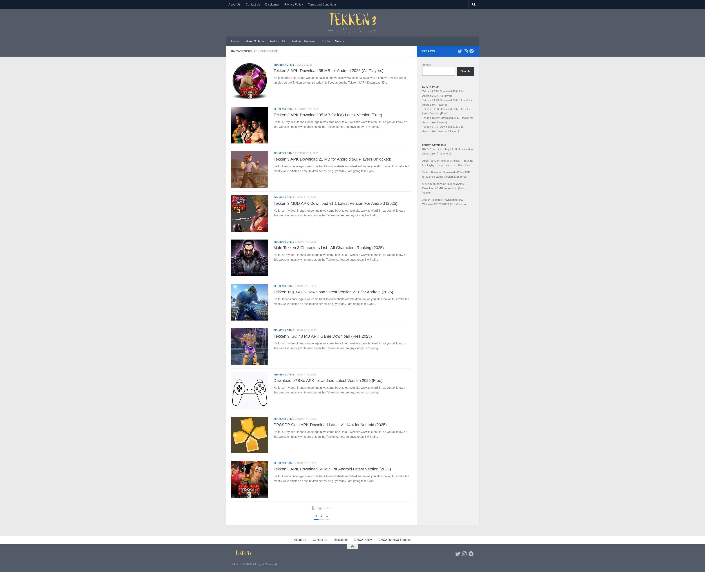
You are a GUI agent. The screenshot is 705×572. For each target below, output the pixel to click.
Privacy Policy (293, 4)
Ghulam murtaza (432, 183)
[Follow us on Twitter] (460, 51)
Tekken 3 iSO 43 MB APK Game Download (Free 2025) (323, 336)
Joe (424, 199)
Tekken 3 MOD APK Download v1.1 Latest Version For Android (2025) (335, 203)
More (338, 41)
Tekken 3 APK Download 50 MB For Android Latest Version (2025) (332, 469)
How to (325, 41)
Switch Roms (430, 172)
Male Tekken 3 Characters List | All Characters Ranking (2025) (329, 247)
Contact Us (253, 4)
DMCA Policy (363, 539)
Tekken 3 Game (254, 41)
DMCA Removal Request (394, 539)
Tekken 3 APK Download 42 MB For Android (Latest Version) (444, 188)
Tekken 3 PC (278, 41)
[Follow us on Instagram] (465, 51)
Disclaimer (272, 4)
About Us (234, 4)
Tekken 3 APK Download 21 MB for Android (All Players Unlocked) (332, 159)
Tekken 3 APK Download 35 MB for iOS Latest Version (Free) (328, 115)
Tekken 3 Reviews (303, 41)
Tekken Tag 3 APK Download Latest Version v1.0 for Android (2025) (333, 292)
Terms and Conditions (322, 4)
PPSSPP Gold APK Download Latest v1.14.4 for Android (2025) (330, 424)
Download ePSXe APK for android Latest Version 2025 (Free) (328, 380)
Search (426, 64)
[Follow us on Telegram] (471, 51)
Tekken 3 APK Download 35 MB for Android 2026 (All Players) (328, 70)
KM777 (426, 149)
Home (235, 41)
